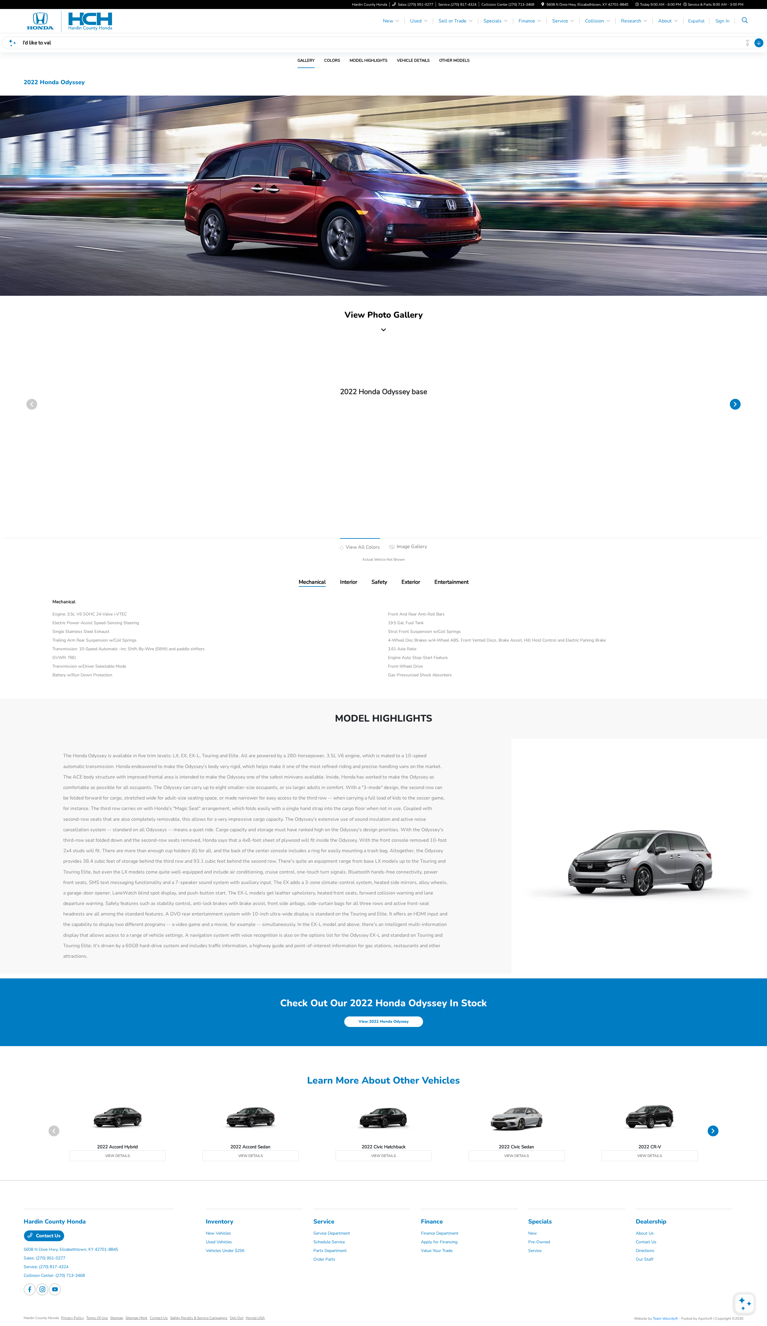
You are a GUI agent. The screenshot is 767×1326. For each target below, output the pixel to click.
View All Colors (362, 547)
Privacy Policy (72, 1318)
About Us (645, 1233)
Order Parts (324, 1259)
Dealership (651, 1222)
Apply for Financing (439, 1242)
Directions (645, 1250)
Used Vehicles (219, 1242)
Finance (432, 1222)
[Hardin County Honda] (75, 20)
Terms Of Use (97, 1318)
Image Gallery (411, 546)
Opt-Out (236, 1318)
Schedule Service (329, 1242)
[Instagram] (42, 1289)
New (532, 1233)
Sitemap (116, 1318)
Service (323, 1222)
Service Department (331, 1233)
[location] (542, 4)
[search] (745, 21)
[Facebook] (30, 1289)
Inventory (219, 1222)
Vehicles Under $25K (225, 1250)
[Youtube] (55, 1289)
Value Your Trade (436, 1250)
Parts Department (330, 1250)
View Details (117, 1155)
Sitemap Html (136, 1318)
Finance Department (439, 1233)
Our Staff (644, 1259)
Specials (540, 1222)
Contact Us (48, 1236)
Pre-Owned (539, 1242)
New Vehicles (218, 1233)
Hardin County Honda (41, 1318)
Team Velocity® (665, 1318)
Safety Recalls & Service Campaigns (198, 1318)
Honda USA (255, 1318)
